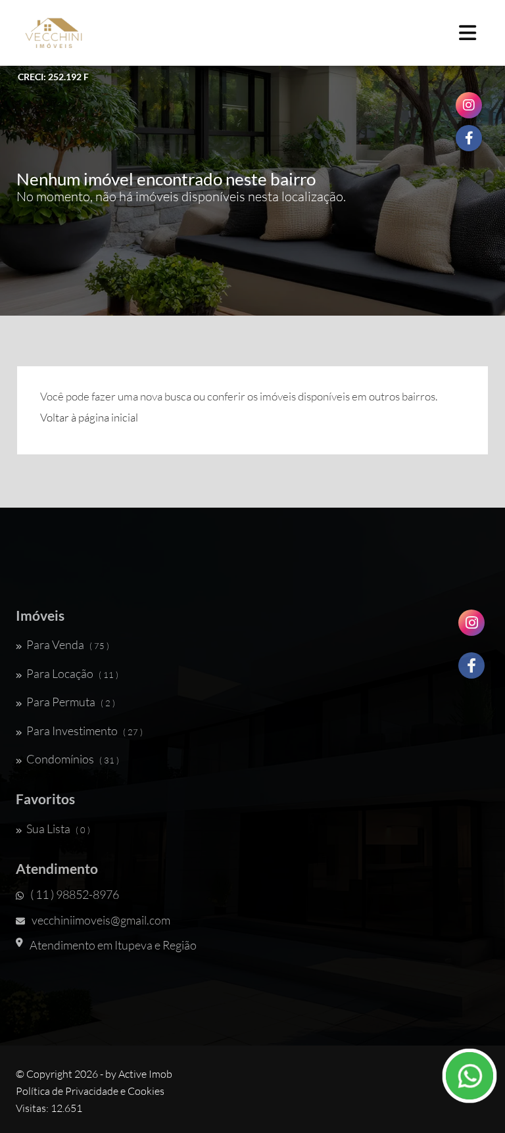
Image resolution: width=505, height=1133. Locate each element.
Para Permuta (70, 701)
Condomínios (72, 759)
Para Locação (72, 673)
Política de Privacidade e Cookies (90, 1090)
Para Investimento (84, 730)
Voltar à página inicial (89, 417)
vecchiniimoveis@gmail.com (101, 920)
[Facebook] (471, 670)
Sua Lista (58, 828)
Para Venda (67, 644)
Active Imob (145, 1073)
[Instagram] (471, 627)
